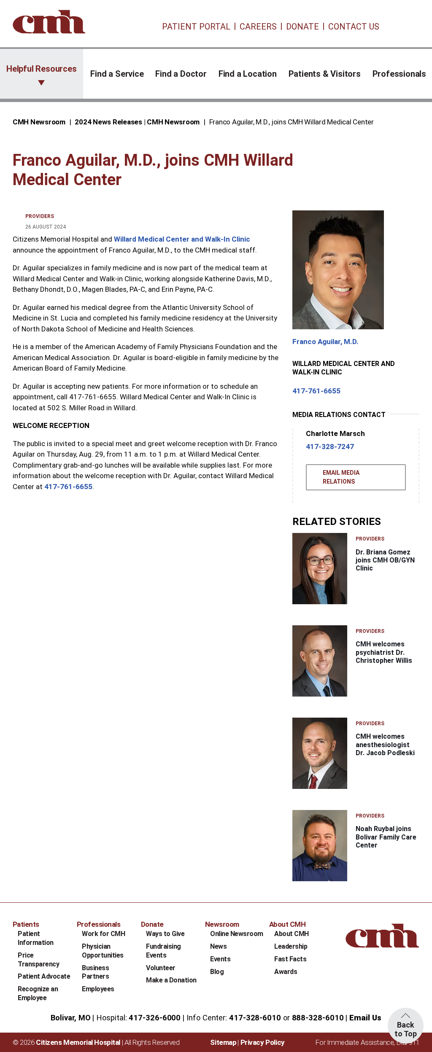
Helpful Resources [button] (41, 69)
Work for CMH (103, 934)
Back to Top (405, 1029)
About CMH (291, 934)
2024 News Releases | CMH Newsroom (137, 122)
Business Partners (95, 972)
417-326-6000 (155, 1017)
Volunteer (161, 968)
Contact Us (353, 27)
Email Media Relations (341, 477)
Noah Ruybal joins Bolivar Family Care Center (386, 837)
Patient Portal (196, 27)
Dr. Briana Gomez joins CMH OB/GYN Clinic (385, 560)
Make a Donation (171, 980)
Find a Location (248, 74)
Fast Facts (290, 959)
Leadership (290, 946)
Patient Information (36, 938)
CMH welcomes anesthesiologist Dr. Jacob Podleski (385, 744)
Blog (217, 972)
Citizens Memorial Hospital (78, 1042)
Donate (302, 27)
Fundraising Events (163, 950)
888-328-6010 (318, 1017)
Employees (98, 989)
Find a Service (116, 74)
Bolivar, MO (70, 1017)
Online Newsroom (236, 934)
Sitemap (223, 1042)
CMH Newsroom (39, 122)
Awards (285, 972)
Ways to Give (165, 934)
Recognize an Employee (38, 993)
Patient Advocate (44, 976)
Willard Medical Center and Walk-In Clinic (182, 239)
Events (220, 959)
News (218, 946)
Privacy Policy (262, 1042)
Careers (258, 27)
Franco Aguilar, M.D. (325, 341)
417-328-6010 (255, 1017)
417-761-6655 (68, 486)
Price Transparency (38, 959)
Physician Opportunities (103, 950)
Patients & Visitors (325, 74)
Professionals (399, 74)
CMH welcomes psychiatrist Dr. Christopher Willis (384, 652)
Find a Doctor (180, 74)
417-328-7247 (330, 446)
